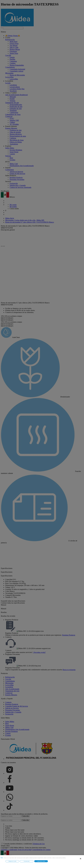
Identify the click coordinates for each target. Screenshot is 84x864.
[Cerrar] (80, 858)
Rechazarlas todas (26, 861)
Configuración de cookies (12, 861)
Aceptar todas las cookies (41, 861)
